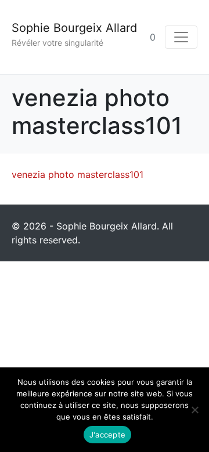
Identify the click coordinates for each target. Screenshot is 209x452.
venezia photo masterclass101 (77, 174)
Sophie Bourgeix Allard (74, 28)
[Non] (194, 409)
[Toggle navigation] (181, 37)
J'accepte (107, 434)
